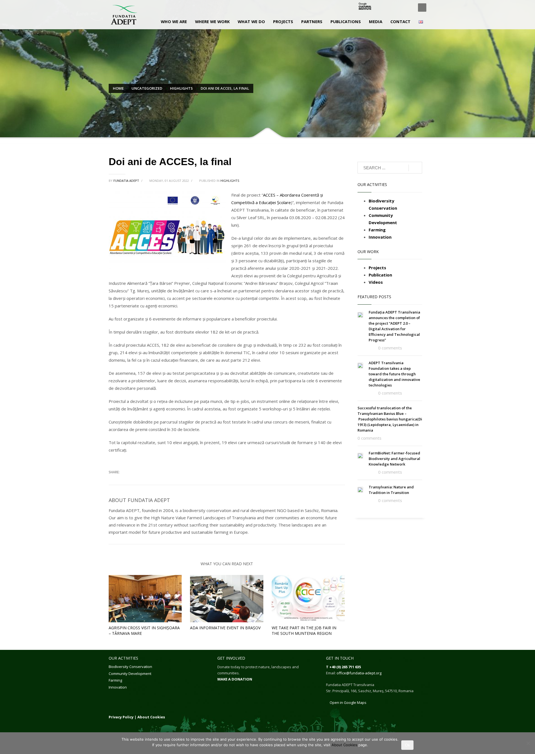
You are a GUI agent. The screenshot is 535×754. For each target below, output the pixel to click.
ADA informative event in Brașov (225, 627)
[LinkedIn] (400, 7)
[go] (415, 168)
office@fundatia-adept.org (359, 672)
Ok (407, 745)
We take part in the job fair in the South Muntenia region (304, 630)
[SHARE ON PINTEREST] (142, 480)
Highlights (229, 180)
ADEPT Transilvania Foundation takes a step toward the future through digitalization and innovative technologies (394, 374)
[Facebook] (383, 7)
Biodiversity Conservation (130, 666)
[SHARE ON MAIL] (152, 480)
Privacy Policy (121, 716)
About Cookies (151, 716)
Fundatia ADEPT (126, 180)
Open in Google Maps (347, 702)
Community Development (130, 673)
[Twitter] (391, 7)
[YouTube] (408, 7)
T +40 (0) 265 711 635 (343, 666)
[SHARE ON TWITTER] (113, 480)
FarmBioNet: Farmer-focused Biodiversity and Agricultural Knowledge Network (394, 459)
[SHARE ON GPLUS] (132, 480)
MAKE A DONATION (234, 679)
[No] (528, 743)
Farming (115, 680)
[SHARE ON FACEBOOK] (122, 480)
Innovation (118, 687)
